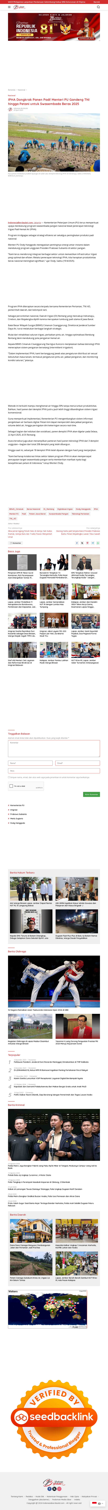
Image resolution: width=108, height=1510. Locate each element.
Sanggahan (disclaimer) (38, 1499)
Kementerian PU (17, 805)
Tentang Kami (17, 1496)
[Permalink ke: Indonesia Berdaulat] (10, 109)
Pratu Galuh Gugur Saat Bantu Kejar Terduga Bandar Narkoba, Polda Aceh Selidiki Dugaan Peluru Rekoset (51, 1204)
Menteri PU (14, 514)
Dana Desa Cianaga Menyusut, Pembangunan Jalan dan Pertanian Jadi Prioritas (30, 1246)
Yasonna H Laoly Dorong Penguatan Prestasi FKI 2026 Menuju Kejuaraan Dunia (77, 1042)
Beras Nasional (33, 509)
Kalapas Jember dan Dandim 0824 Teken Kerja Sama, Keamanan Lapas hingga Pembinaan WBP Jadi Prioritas (84, 604)
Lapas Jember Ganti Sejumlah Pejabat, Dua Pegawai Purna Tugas (84, 633)
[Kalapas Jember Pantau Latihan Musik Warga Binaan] (54, 650)
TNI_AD (12, 518)
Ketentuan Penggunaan (57, 1496)
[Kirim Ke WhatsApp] (98, 543)
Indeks (77, 1499)
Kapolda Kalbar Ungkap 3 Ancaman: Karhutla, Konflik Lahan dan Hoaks (76, 1246)
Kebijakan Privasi (89, 1496)
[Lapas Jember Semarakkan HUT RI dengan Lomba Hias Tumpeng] (54, 592)
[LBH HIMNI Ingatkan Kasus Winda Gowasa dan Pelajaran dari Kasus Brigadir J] (77, 889)
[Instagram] (59, 1489)
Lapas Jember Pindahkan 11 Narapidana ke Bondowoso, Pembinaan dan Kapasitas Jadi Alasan (22, 604)
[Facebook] (49, 1489)
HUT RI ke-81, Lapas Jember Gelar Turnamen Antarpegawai (85, 661)
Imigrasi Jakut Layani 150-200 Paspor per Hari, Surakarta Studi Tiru (53, 633)
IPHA (96, 509)
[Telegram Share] (93, 543)
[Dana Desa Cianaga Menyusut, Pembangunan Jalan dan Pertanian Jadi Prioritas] (31, 1231)
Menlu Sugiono (16, 818)
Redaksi (29, 1496)
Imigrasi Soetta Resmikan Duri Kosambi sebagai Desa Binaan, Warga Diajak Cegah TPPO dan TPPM (22, 633)
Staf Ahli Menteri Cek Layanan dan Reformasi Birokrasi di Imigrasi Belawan (21, 662)
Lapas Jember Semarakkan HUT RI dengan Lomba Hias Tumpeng (52, 604)
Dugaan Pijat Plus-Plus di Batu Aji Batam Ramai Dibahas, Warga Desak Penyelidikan (76, 937)
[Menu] (10, 7)
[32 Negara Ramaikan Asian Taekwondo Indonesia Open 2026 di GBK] (54, 982)
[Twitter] (54, 1489)
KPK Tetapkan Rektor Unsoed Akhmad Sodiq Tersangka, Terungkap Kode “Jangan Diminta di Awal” (84, 575)
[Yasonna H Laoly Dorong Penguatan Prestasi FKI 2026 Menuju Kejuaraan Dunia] (78, 1026)
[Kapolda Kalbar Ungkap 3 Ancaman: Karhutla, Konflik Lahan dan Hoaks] (77, 1231)
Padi (24, 514)
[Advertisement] (54, 67)
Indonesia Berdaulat (21, 108)
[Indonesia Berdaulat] (19, 7)
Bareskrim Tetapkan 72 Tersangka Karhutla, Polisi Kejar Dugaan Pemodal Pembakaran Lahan (54, 575)
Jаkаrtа (37, 222)
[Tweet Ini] (82, 543)
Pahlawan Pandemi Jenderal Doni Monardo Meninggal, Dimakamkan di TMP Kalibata (51, 1062)
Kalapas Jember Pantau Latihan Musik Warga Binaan (54, 661)
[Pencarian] (98, 7)
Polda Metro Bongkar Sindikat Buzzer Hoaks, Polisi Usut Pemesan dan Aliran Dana (44, 1196)
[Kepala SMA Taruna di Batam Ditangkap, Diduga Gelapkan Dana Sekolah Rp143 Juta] (31, 921)
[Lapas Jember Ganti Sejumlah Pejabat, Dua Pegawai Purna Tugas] (85, 621)
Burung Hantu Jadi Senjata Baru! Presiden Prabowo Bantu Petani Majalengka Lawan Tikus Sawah (78, 531)
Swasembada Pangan (58, 514)
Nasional (11, 95)
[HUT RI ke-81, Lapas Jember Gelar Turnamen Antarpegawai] (85, 650)
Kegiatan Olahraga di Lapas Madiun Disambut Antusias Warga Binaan (28, 1042)
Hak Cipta (74, 1496)
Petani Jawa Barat (37, 514)
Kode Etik (40, 1496)
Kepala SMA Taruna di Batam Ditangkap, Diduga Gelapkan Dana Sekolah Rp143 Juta (29, 937)
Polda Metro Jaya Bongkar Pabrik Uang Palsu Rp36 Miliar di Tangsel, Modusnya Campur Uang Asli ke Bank (52, 1167)
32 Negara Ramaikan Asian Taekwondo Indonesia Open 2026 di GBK (38, 1010)
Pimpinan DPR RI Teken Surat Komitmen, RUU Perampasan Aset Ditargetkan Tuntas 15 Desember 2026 (20, 575)
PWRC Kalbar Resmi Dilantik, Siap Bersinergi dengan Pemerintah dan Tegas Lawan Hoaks (53, 1095)
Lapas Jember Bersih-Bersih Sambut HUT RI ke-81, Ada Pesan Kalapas (76, 1279)
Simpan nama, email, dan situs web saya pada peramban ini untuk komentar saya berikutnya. (50, 777)
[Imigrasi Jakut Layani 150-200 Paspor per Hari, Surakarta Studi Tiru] (54, 621)
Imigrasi (13, 810)
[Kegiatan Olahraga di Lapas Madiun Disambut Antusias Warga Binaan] (30, 1026)
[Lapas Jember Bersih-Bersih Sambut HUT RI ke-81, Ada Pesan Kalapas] (77, 1263)
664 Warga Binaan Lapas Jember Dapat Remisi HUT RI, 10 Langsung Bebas (31, 904)
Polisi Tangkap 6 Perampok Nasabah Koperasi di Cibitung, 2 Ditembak (39, 1182)
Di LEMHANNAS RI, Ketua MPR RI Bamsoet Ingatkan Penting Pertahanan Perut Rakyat (51, 1070)
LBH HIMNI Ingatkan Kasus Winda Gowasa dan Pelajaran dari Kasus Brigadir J (76, 904)
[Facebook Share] (77, 543)
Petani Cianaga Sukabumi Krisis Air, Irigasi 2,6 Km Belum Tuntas (30, 1279)
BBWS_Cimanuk (16, 509)
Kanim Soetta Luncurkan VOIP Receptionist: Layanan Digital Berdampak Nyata (48, 1078)
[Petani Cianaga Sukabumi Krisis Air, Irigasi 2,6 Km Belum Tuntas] (31, 1263)
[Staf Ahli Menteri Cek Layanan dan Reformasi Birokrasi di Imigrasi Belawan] (22, 650)
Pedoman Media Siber (62, 1499)
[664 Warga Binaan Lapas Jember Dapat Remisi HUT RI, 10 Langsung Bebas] (31, 889)
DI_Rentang (49, 509)
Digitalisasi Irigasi (65, 509)
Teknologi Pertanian (80, 514)
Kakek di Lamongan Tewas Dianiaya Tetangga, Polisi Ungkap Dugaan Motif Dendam (45, 1189)
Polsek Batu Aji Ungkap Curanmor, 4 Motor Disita (29, 1175)
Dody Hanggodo (83, 509)
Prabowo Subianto (18, 814)
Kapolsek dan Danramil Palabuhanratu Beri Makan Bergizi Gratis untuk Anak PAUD (50, 1086)
